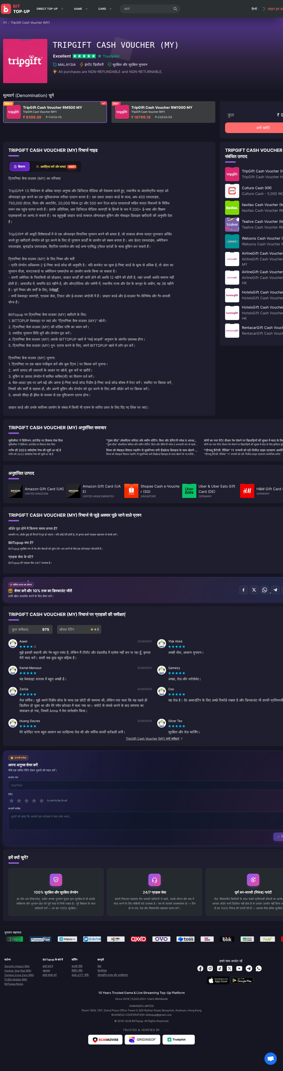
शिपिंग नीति (77, 970)
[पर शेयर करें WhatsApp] (264, 589)
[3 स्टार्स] (26, 800)
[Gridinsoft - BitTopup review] (142, 1039)
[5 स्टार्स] (41, 800)
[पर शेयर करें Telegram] (275, 589)
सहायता (46, 970)
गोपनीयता (102, 970)
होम (5, 22)
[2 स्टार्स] (19, 800)
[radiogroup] (27, 646)
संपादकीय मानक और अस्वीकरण (113, 975)
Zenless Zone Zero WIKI (19, 975)
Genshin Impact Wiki (17, 966)
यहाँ (56, 290)
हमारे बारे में (48, 966)
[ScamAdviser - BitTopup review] (105, 1039)
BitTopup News (13, 983)
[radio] (21, 646)
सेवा (99, 966)
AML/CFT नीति (80, 975)
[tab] (20, 166)
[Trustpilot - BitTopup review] (179, 1039)
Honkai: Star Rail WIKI (17, 970)
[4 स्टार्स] (34, 800)
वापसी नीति (77, 966)
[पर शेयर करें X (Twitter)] (254, 589)
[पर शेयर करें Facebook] (243, 589)
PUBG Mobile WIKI (15, 979)
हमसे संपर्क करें (50, 975)
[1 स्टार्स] (11, 800)
